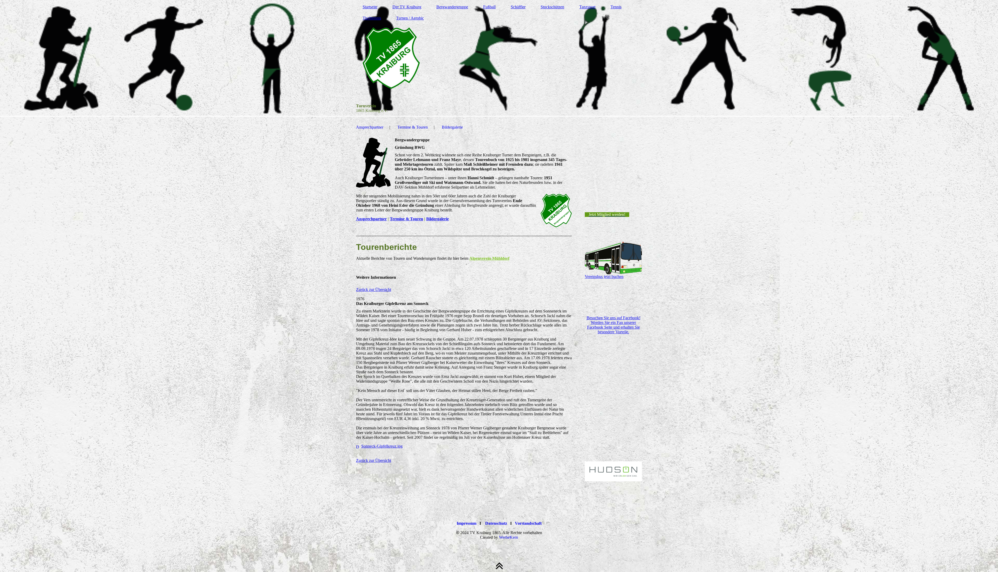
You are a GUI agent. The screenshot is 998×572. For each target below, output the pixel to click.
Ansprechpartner (369, 127)
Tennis (615, 7)
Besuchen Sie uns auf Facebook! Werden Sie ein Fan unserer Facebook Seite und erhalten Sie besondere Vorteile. (613, 325)
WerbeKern (508, 537)
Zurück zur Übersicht (373, 289)
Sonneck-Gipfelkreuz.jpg (382, 446)
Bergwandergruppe (452, 7)
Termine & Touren (412, 127)
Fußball (489, 7)
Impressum (466, 523)
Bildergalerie (452, 127)
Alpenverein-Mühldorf (489, 258)
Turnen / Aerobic (410, 18)
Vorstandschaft (528, 523)
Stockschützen (552, 7)
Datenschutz (496, 523)
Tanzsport (587, 7)
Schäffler (518, 7)
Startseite (370, 7)
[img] (499, 58)
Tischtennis (372, 18)
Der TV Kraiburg (406, 7)
